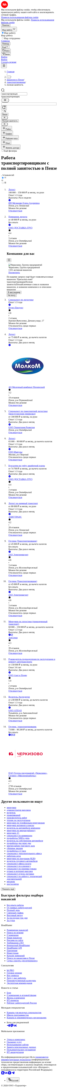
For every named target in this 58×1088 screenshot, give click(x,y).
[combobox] (14, 93)
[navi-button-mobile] (4, 65)
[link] (6, 50)
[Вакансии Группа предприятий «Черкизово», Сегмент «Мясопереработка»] (31, 754)
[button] (4, 57)
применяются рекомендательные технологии (24, 1058)
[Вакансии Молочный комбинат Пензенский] (31, 366)
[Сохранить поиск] (4, 107)
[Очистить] (5, 100)
